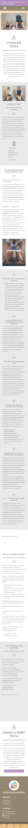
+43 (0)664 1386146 (7, 682)
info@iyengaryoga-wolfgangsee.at (11, 680)
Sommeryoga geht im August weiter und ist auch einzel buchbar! (14, 3)
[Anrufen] (17, 826)
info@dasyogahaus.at (7, 687)
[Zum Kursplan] (3, 826)
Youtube (6, 815)
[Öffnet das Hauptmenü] (23, 8)
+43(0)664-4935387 (7, 689)
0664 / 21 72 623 (13, 635)
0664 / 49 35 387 (12, 633)
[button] (4, 8)
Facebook (6, 817)
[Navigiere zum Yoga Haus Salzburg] (24, 826)
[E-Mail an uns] (10, 826)
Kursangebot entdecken (14, 771)
